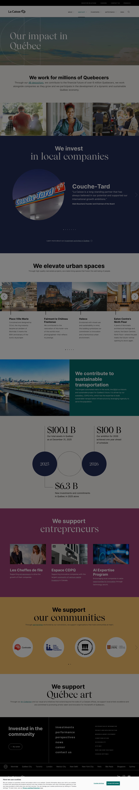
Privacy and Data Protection (31, 788)
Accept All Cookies (113, 783)
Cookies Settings (99, 783)
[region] (69, 783)
